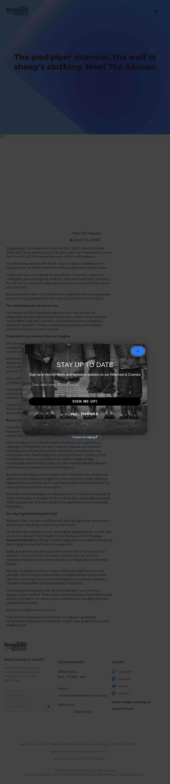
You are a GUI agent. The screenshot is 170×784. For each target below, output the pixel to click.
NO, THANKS (85, 414)
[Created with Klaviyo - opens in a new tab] (85, 437)
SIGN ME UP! (84, 401)
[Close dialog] (138, 351)
